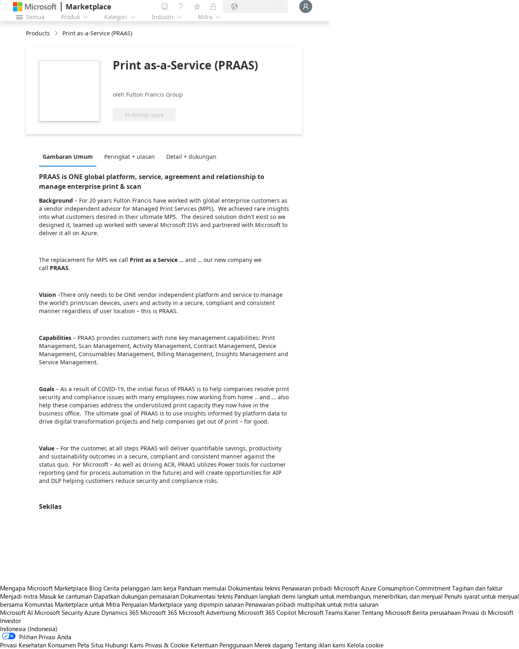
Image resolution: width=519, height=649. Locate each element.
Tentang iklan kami (320, 645)
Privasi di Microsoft (487, 612)
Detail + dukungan (191, 156)
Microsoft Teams (320, 612)
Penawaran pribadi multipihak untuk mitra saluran (311, 604)
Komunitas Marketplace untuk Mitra (72, 604)
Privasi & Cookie (167, 645)
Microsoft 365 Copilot (267, 612)
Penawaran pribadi (307, 588)
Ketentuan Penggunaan (222, 645)
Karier (352, 612)
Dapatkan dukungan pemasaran (136, 596)
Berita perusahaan (436, 612)
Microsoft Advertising (207, 612)
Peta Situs (90, 645)
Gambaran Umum (68, 156)
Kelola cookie (365, 645)
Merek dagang (273, 645)
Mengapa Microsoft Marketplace (44, 588)
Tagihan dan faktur (477, 588)
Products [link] (38, 33)
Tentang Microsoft (386, 612)
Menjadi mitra (19, 596)
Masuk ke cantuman (65, 596)
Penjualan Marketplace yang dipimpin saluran (183, 604)
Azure (92, 612)
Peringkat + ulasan (129, 156)
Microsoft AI (16, 612)
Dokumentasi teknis (254, 588)
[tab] (70, 156)
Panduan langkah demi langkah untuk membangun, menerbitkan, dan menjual (338, 596)
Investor (10, 621)
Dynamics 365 (120, 612)
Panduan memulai (202, 588)
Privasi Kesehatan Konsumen (38, 645)
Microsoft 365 (158, 612)
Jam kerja (163, 588)
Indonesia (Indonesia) (29, 629)
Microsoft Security (58, 612)
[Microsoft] (35, 6)
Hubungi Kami (124, 645)
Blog (95, 588)
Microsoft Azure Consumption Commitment (393, 588)
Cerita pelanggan (126, 588)
